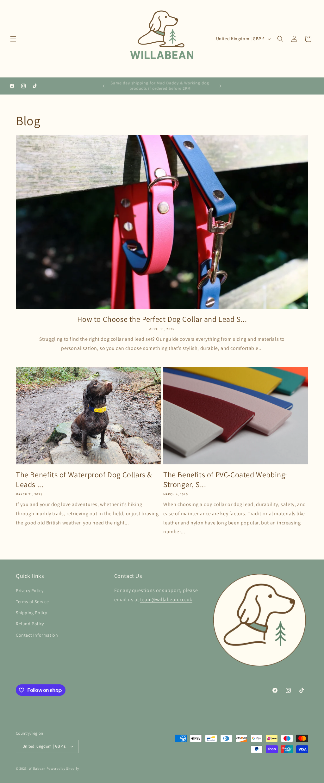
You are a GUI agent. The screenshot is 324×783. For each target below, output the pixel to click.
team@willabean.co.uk (166, 599)
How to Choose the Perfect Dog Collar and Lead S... (162, 319)
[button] (13, 39)
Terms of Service (32, 601)
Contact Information (37, 635)
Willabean (37, 768)
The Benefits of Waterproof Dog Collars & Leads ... (84, 479)
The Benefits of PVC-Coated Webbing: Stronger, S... (225, 479)
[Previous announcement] (103, 86)
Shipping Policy (31, 612)
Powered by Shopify (63, 768)
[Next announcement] (220, 86)
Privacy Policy (29, 590)
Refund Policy (30, 624)
